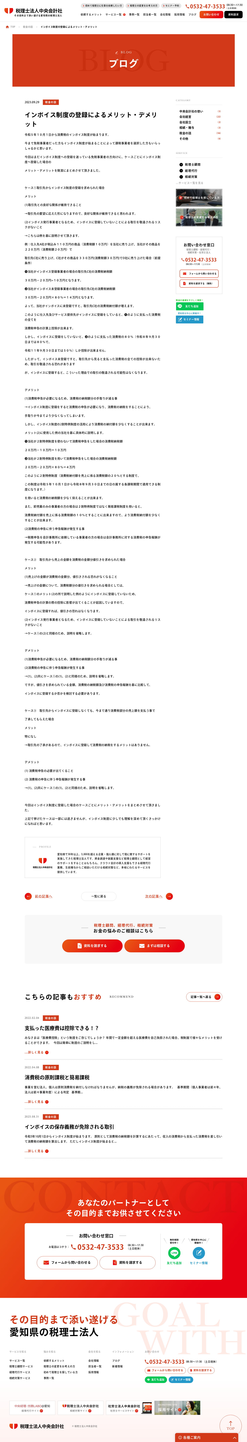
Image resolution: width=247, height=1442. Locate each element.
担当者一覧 (94, 1366)
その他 (200, 138)
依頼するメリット (54, 1360)
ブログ (116, 1360)
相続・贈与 (200, 127)
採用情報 (93, 1372)
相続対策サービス (19, 1378)
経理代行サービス (19, 1372)
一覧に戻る (98, 896)
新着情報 (117, 1366)
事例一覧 (49, 1378)
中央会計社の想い (200, 111)
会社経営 (200, 116)
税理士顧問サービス (21, 1366)
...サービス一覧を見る (190, 183)
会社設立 (200, 122)
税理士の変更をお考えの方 (59, 1366)
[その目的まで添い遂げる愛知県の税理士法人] (33, 10)
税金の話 (200, 133)
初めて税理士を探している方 (61, 1372)
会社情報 (93, 1360)
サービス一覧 (17, 1360)
